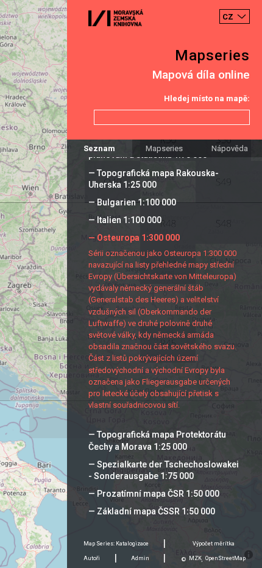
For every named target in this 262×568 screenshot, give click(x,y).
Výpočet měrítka (214, 544)
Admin (140, 558)
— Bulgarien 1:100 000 (132, 202)
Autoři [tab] (91, 558)
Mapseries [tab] (164, 148)
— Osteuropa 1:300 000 (134, 238)
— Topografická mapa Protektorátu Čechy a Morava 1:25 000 (157, 440)
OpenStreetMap (225, 558)
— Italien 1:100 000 (124, 220)
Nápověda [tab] (229, 148)
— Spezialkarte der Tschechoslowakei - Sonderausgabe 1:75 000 (163, 470)
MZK (195, 558)
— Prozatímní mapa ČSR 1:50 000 (153, 494)
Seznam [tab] (99, 148)
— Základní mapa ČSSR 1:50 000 (151, 511)
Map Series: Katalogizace (116, 544)
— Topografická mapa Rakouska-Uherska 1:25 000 (153, 179)
